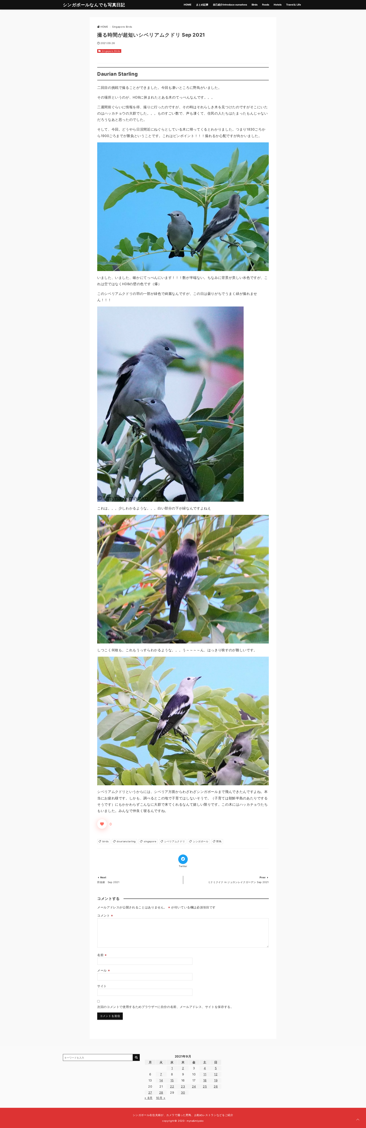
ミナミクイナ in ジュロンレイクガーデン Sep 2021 (238, 882)
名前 (102, 955)
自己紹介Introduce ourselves (230, 4)
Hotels (278, 4)
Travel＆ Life (293, 4)
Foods (265, 4)
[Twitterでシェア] (183, 859)
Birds (255, 4)
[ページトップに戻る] (357, 1119)
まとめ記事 (202, 4)
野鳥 (219, 841)
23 (183, 1086)
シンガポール (201, 841)
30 (183, 1092)
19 (216, 1080)
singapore (150, 841)
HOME (187, 4)
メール (103, 970)
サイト (102, 986)
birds (105, 841)
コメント (105, 915)
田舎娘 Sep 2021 (108, 882)
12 (216, 1074)
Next (103, 877)
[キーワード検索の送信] (136, 1057)
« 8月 (148, 1098)
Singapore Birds (111, 51)
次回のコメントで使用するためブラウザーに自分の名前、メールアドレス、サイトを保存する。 (165, 1007)
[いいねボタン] (102, 824)
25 (205, 1086)
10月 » (160, 1098)
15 (172, 1080)
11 (204, 1074)
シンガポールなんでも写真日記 (94, 4)
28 (161, 1092)
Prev (263, 877)
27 (150, 1092)
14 (161, 1080)
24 (194, 1086)
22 (172, 1086)
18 (205, 1080)
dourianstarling (126, 841)
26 (216, 1086)
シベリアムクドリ (174, 841)
